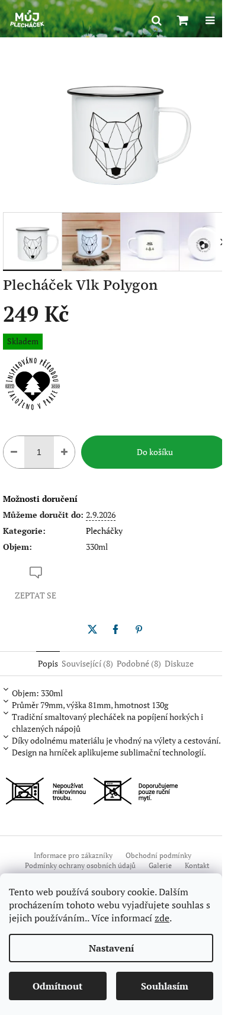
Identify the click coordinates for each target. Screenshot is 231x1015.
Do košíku (155, 451)
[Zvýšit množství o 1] (64, 452)
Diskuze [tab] (179, 663)
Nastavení (111, 948)
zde (162, 917)
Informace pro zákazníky (73, 855)
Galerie (160, 865)
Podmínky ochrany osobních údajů (80, 865)
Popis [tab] (48, 663)
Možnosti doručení (40, 498)
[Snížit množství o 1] (14, 452)
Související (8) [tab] (87, 663)
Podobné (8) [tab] (139, 663)
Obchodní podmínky (158, 855)
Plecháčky (104, 530)
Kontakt (197, 865)
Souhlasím (164, 985)
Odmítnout (57, 985)
